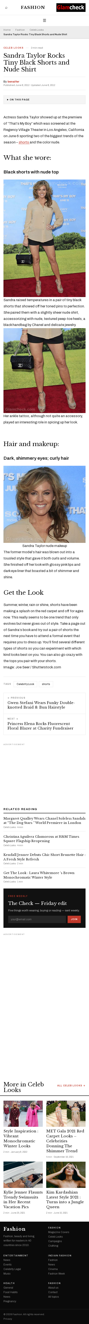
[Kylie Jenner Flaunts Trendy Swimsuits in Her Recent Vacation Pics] (23, 1175)
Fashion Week (56, 1273)
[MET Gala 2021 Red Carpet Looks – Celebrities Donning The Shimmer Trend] (66, 1114)
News (6, 1260)
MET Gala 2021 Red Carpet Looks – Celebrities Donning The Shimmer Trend (65, 1141)
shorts (24, 142)
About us (53, 1287)
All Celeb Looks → (71, 1085)
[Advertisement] (44, 774)
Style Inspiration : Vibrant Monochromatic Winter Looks (20, 1138)
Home (7, 30)
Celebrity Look (25, 684)
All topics (53, 1296)
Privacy (7, 1319)
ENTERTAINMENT (16, 1256)
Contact (52, 1292)
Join (74, 919)
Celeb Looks (37, 30)
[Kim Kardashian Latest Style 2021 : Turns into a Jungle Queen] (66, 1175)
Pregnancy (9, 1301)
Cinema (53, 1269)
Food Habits (10, 1292)
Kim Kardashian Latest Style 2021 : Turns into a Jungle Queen (65, 1200)
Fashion (33, 7)
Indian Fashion (60, 1256)
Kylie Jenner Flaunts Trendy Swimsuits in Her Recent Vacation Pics (23, 1200)
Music (7, 1273)
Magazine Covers (58, 1232)
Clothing (53, 1246)
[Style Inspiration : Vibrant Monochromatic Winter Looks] (23, 1114)
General (8, 1287)
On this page (20, 100)
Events (7, 1264)
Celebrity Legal (12, 1269)
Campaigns (55, 1241)
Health (9, 1283)
